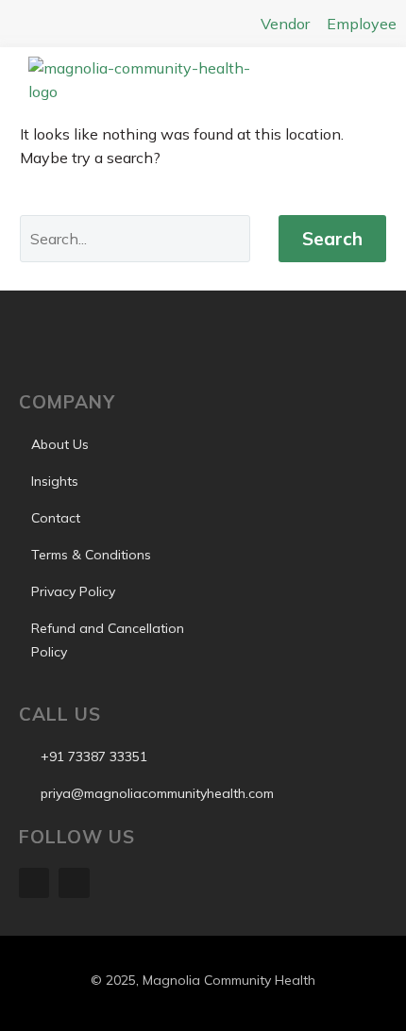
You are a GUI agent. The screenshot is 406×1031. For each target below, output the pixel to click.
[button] (345, 85)
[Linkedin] (34, 883)
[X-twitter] (74, 883)
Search (332, 238)
